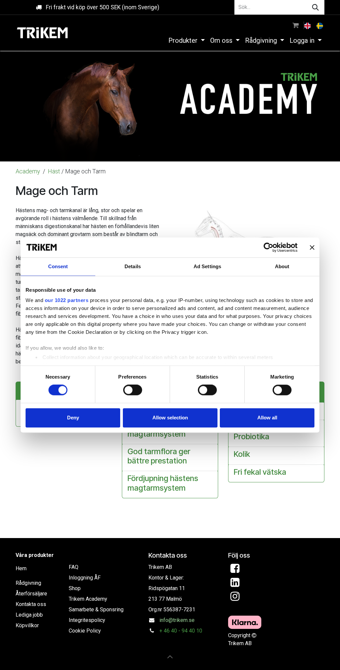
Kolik (242, 454)
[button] (170, 657)
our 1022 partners (67, 300)
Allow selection (170, 417)
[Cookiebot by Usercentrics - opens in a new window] (268, 247)
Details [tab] (133, 266)
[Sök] (315, 7)
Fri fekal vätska (262, 472)
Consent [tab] (58, 266)
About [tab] (282, 266)
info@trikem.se (177, 620)
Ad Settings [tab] (207, 266)
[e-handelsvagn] (295, 25)
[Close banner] (312, 247)
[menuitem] (308, 25)
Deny (73, 417)
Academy (29, 171)
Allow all (267, 417)
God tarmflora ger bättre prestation (159, 456)
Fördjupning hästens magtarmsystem (163, 482)
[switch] (132, 390)
